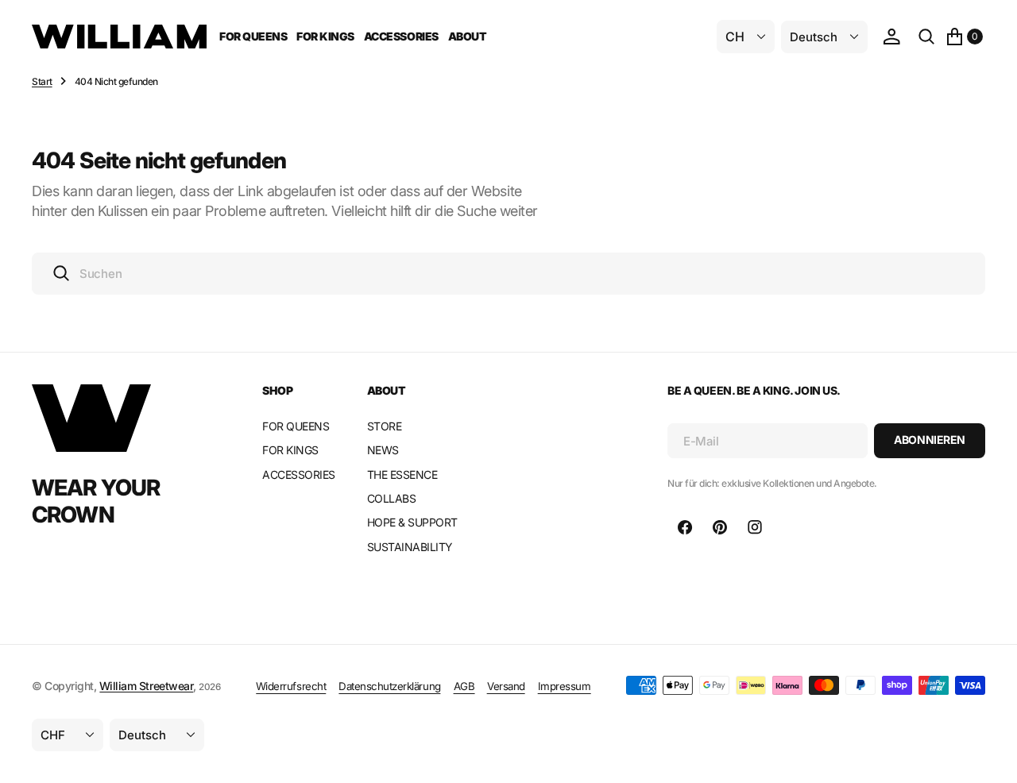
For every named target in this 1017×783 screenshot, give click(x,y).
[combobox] (508, 274)
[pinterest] (719, 527)
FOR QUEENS (253, 36)
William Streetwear (146, 685)
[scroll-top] (990, 756)
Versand (506, 686)
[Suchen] (926, 36)
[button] (891, 36)
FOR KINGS (325, 36)
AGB (464, 686)
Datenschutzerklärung (389, 686)
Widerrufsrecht (291, 686)
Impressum (564, 686)
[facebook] (684, 527)
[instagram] (754, 527)
